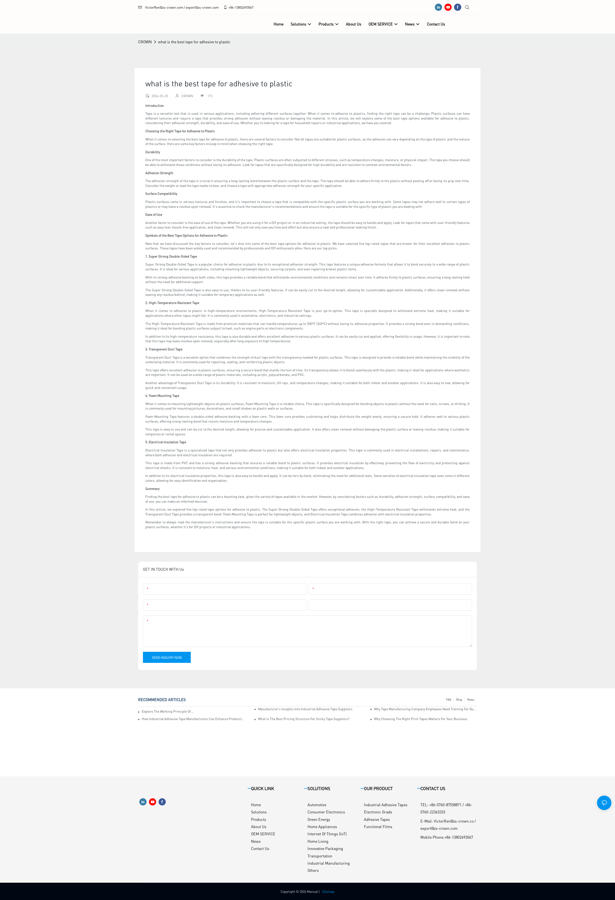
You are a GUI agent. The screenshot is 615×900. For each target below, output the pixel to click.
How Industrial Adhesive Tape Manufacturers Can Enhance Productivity (193, 718)
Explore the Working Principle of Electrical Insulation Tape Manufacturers (168, 711)
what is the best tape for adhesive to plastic (194, 41)
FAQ (448, 699)
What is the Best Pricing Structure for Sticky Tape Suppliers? (304, 718)
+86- (231, 7)
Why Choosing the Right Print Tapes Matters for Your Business (420, 718)
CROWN (145, 41)
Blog (459, 699)
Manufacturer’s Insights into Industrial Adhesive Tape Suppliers (305, 709)
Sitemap (328, 891)
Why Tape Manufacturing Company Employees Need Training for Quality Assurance (425, 709)
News (470, 699)
